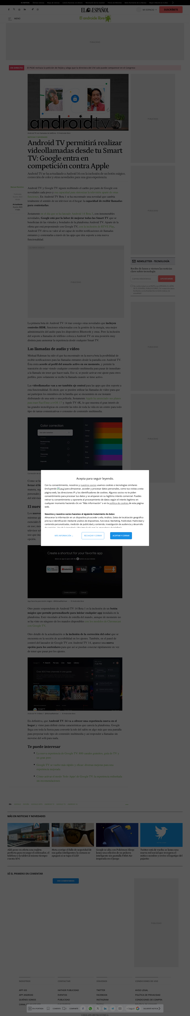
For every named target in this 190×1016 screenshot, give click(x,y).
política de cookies (119, 503)
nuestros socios (88, 485)
